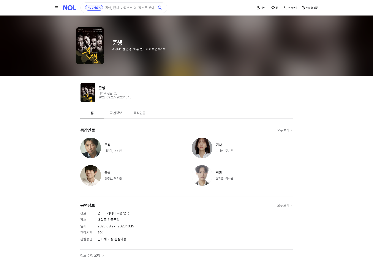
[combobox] (130, 8)
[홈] (69, 7)
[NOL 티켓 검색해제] (99, 7)
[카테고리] (56, 8)
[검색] (160, 7)
